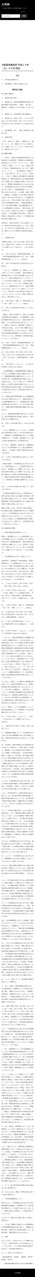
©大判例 (17, 1273)
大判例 (5, 4)
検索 (23, 16)
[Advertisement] (17, 39)
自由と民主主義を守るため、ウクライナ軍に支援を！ (19, 1263)
